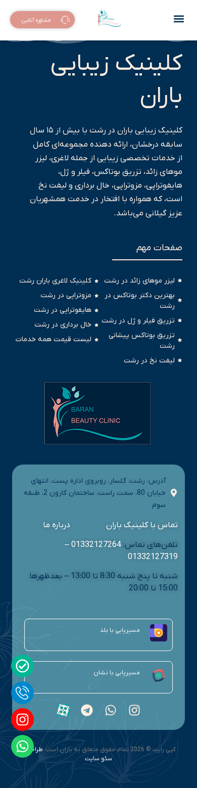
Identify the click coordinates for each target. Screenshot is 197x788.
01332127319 (153, 557)
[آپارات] (63, 710)
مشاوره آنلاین (36, 21)
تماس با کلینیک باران (142, 525)
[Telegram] (87, 710)
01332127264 (96, 545)
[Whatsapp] (22, 746)
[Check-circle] (22, 666)
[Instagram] (22, 719)
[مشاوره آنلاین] (65, 20)
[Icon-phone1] (22, 692)
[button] (178, 18)
